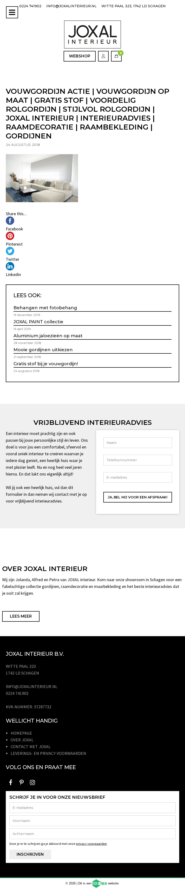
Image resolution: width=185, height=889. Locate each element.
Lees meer (21, 616)
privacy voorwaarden (91, 843)
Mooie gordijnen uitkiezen (43, 349)
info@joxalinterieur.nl (71, 6)
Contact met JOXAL (31, 746)
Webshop (79, 56)
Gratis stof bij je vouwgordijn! (45, 363)
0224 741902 (30, 6)
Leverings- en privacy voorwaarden (48, 753)
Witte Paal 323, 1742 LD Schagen (133, 6)
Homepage (21, 733)
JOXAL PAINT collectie (38, 321)
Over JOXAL (22, 740)
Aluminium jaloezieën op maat (48, 335)
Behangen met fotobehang (45, 307)
